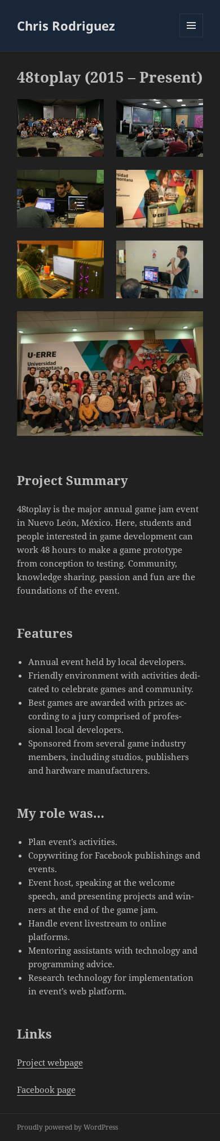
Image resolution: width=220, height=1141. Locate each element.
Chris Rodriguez (66, 25)
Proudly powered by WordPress (67, 1127)
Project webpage (50, 1062)
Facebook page (46, 1089)
